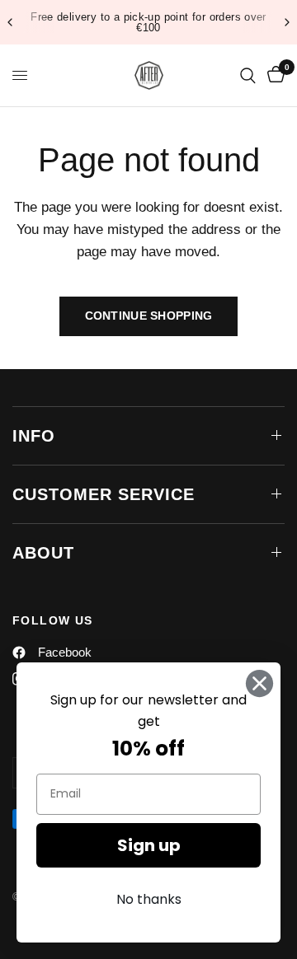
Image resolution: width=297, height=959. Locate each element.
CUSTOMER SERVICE (103, 494)
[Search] (248, 75)
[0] (273, 75)
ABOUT (43, 553)
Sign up (149, 845)
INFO (33, 436)
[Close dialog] (259, 683)
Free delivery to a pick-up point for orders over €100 (148, 22)
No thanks (149, 899)
